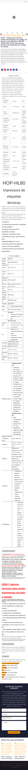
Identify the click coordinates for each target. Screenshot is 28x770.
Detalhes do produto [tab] (14, 75)
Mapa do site (19, 765)
